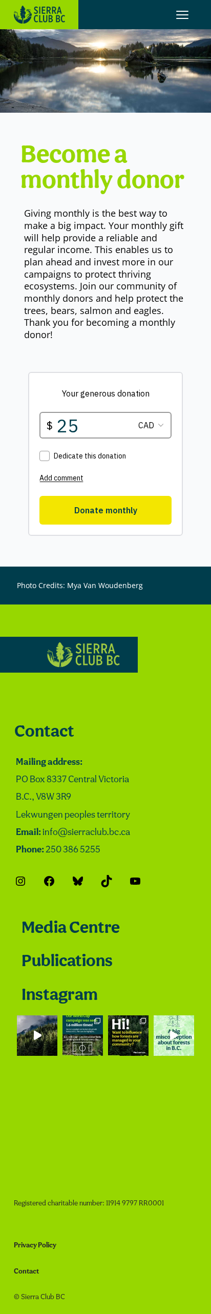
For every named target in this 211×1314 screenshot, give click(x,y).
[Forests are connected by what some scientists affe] (37, 1035)
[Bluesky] (78, 881)
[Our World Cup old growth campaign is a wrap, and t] (82, 1035)
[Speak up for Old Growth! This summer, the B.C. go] (128, 1035)
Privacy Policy (35, 1245)
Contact (44, 732)
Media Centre (71, 928)
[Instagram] (20, 881)
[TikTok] (106, 881)
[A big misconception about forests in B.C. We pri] (174, 1035)
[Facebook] (49, 881)
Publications (67, 961)
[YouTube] (135, 881)
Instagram (60, 995)
